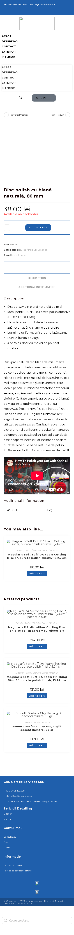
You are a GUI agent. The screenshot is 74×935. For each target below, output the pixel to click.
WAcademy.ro (26, 903)
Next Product (57, 114)
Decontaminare (41, 722)
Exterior (8, 51)
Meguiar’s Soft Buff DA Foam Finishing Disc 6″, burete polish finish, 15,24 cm (37, 678)
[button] (37, 62)
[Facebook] (3, 12)
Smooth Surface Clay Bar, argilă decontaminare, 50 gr (36, 728)
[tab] (37, 278)
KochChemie (18, 255)
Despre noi (10, 41)
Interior (8, 57)
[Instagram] (8, 12)
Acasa (6, 36)
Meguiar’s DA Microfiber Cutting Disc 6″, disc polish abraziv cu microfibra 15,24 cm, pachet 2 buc (37, 629)
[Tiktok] (13, 12)
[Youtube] (18, 12)
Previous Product (19, 114)
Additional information (37, 287)
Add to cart (38, 227)
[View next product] (67, 114)
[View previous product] (6, 114)
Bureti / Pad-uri (28, 249)
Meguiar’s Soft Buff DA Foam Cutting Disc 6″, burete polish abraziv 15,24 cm (37, 556)
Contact (9, 46)
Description (37, 278)
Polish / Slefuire (33, 550)
